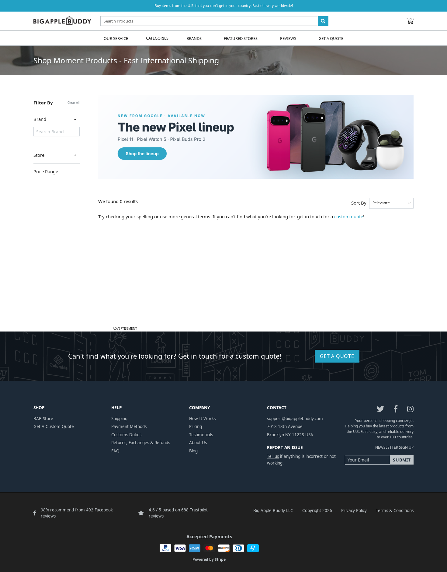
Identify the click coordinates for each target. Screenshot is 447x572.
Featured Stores (241, 38)
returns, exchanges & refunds (140, 442)
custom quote (348, 216)
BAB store (43, 418)
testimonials (201, 434)
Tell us (273, 456)
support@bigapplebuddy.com (295, 418)
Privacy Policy (354, 510)
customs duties (126, 434)
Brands (194, 38)
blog (193, 451)
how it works (202, 418)
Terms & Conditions (395, 510)
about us (198, 442)
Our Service (116, 38)
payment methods (129, 426)
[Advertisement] (223, 282)
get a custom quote (53, 426)
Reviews (288, 38)
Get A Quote (331, 38)
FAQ (115, 451)
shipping (119, 418)
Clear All (74, 102)
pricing (195, 426)
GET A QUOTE (337, 356)
